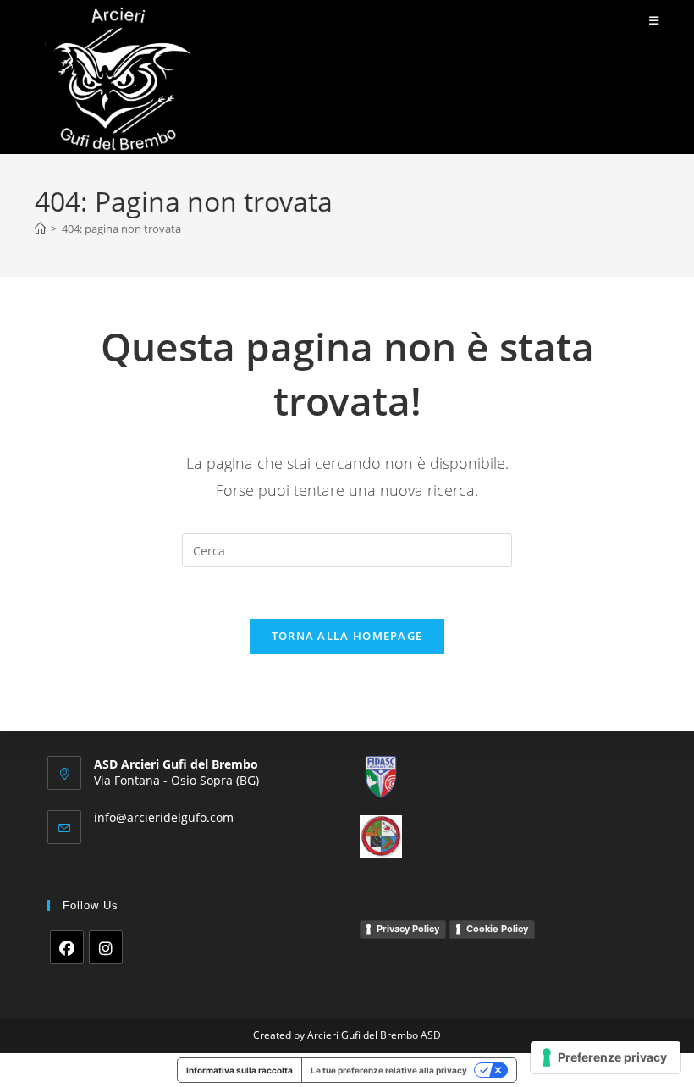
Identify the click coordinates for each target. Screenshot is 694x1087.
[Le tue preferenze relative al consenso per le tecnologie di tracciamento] (605, 1057)
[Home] (40, 228)
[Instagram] (106, 947)
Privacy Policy (408, 929)
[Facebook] (67, 947)
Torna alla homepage (347, 635)
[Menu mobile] (654, 20)
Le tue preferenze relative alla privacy (389, 1070)
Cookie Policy (497, 929)
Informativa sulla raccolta (239, 1070)
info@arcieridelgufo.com (164, 817)
